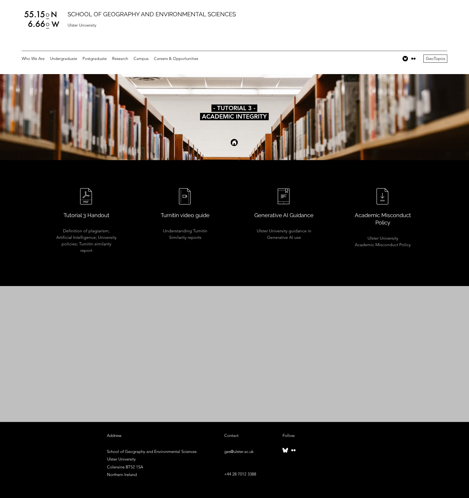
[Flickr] (413, 58)
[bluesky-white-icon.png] (285, 450)
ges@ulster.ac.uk (238, 451)
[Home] (234, 142)
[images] (405, 58)
